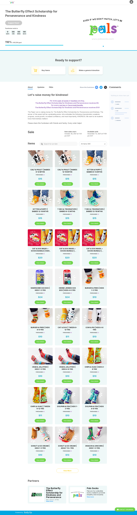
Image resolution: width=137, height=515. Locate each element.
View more (49, 501)
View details (40, 184)
